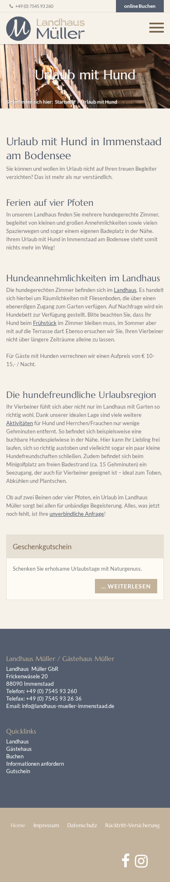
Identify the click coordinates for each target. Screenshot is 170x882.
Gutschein (18, 771)
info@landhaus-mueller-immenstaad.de (68, 706)
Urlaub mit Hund (99, 102)
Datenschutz (82, 825)
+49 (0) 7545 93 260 (33, 6)
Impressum (46, 825)
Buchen (15, 756)
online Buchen (140, 6)
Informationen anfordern (35, 763)
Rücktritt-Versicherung (132, 825)
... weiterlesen (126, 586)
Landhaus (125, 290)
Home (18, 825)
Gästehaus (19, 749)
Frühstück (45, 323)
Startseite (65, 102)
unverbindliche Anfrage (77, 513)
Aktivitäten (19, 423)
